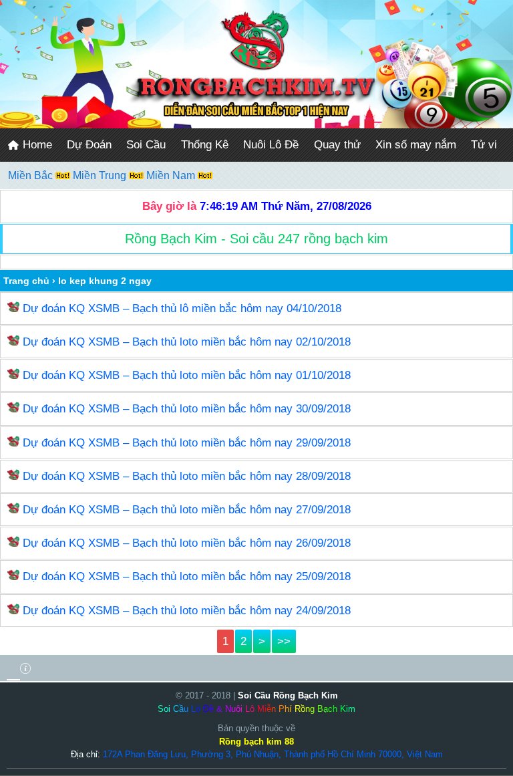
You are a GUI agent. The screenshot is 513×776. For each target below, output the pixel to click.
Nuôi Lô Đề (271, 144)
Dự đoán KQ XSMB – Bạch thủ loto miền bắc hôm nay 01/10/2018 (187, 375)
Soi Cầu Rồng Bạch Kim (288, 695)
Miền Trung (101, 175)
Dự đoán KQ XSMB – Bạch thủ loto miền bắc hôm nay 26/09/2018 (187, 543)
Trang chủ (26, 280)
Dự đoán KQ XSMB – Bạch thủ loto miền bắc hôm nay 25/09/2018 (187, 576)
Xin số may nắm (415, 144)
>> (284, 641)
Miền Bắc (31, 175)
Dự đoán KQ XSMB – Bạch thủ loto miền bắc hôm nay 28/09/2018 (187, 476)
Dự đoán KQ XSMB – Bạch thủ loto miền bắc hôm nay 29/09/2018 (187, 442)
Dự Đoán (89, 144)
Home (35, 144)
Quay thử (337, 144)
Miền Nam (172, 175)
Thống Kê (204, 144)
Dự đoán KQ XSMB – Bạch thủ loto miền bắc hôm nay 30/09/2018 (187, 408)
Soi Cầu (146, 144)
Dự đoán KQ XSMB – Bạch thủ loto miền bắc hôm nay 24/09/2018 (187, 610)
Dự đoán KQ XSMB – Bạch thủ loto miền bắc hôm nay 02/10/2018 (187, 342)
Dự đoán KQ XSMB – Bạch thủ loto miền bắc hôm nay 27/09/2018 (187, 509)
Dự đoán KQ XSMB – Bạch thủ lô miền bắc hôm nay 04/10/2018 (182, 308)
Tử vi (484, 144)
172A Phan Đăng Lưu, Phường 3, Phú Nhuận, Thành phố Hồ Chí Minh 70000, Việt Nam (273, 754)
